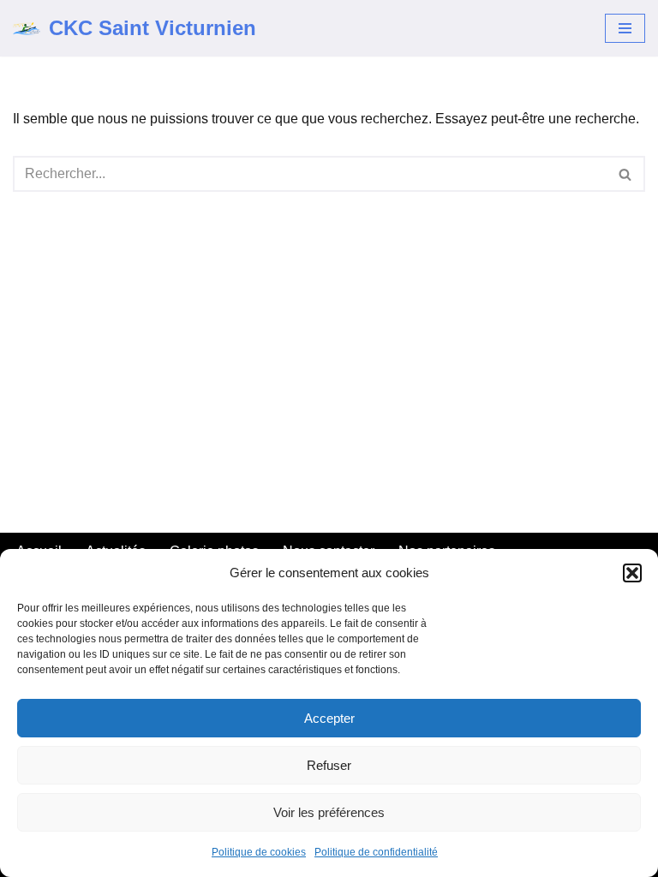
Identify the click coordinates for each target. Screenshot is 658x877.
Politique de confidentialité (376, 852)
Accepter (329, 718)
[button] (632, 573)
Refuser (329, 765)
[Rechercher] (626, 174)
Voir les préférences (329, 812)
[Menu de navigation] (625, 28)
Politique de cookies (259, 852)
